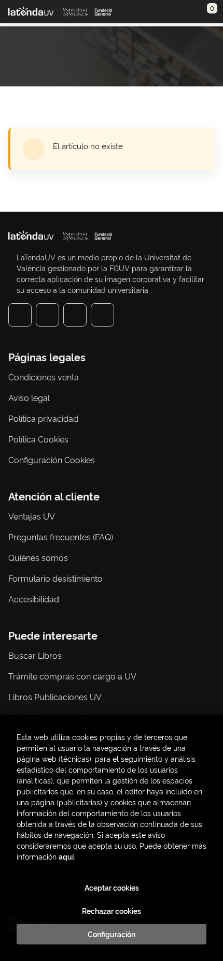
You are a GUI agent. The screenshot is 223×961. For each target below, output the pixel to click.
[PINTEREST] (75, 315)
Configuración (111, 934)
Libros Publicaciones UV (55, 696)
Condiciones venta (43, 376)
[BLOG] (102, 315)
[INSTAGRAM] (47, 315)
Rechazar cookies (111, 911)
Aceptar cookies (112, 887)
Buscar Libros (35, 655)
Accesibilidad (33, 598)
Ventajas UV (31, 516)
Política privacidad (43, 418)
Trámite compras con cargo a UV (72, 676)
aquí (66, 856)
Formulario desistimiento (55, 578)
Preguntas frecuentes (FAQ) (60, 536)
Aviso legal (29, 397)
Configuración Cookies (51, 459)
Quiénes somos (38, 557)
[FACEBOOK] (20, 315)
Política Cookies (38, 439)
